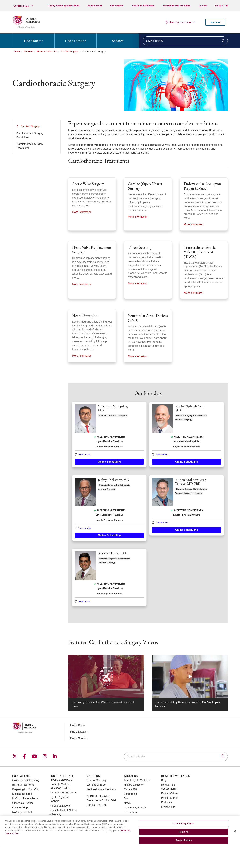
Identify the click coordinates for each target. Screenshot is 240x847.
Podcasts (166, 802)
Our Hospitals (21, 5)
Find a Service (78, 738)
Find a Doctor (33, 41)
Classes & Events (22, 803)
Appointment (94, 5)
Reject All (183, 832)
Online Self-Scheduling (25, 780)
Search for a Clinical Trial (101, 800)
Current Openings (97, 780)
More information (82, 212)
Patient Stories (169, 797)
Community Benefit (135, 807)
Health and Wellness (143, 5)
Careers (203, 5)
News (127, 803)
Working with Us (96, 784)
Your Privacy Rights (183, 823)
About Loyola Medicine (137, 780)
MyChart (215, 22)
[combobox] (185, 40)
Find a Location (75, 41)
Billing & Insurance (23, 784)
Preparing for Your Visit (25, 789)
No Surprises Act (22, 812)
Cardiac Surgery (30, 126)
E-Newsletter (168, 807)
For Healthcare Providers (176, 5)
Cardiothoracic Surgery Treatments (29, 146)
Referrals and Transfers (63, 792)
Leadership (130, 794)
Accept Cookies (184, 840)
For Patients (117, 5)
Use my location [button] (180, 22)
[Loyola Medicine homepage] (26, 27)
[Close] (234, 831)
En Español (130, 812)
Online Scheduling (109, 461)
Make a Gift (221, 5)
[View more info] (85, 432)
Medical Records (22, 794)
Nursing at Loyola (59, 805)
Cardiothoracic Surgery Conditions (29, 135)
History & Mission (134, 784)
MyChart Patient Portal (25, 798)
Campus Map (20, 807)
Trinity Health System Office (63, 5)
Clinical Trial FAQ (97, 805)
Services (117, 41)
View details (84, 454)
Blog (126, 798)
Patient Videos (169, 793)
